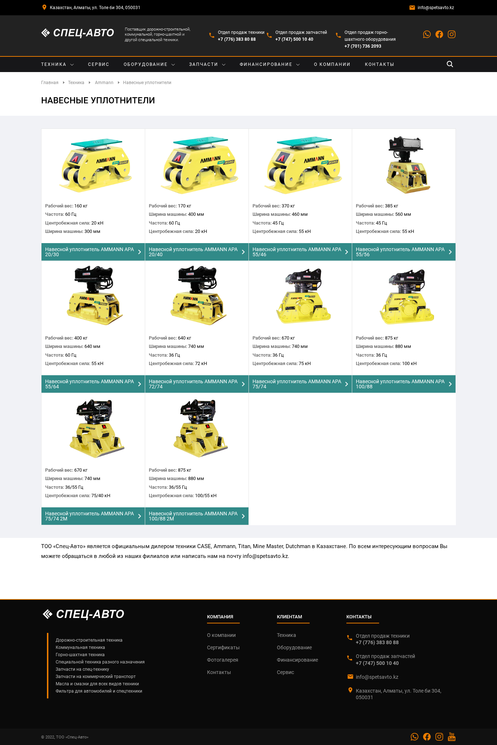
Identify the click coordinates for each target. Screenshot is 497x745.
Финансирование (266, 64)
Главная (50, 82)
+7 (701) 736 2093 (363, 46)
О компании (332, 64)
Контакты (379, 64)
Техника (54, 64)
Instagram (451, 34)
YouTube (451, 736)
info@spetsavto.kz (436, 7)
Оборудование (146, 64)
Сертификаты (223, 647)
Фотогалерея (222, 660)
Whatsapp (426, 34)
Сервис (99, 64)
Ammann (104, 82)
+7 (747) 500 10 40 (294, 39)
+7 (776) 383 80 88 (237, 39)
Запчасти (203, 64)
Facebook (439, 34)
